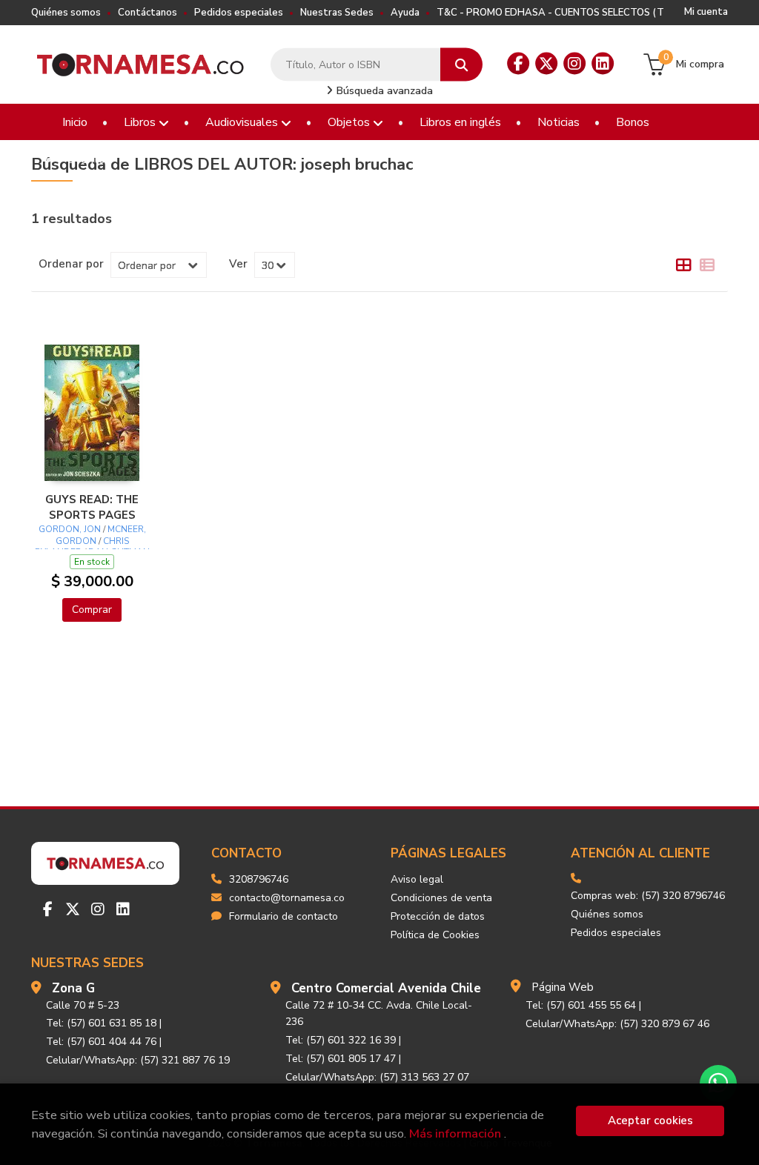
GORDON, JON (70, 529)
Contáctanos (147, 12)
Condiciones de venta (441, 898)
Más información (455, 1133)
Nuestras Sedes (337, 12)
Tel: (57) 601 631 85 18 (101, 1023)
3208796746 (258, 879)
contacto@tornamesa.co (287, 898)
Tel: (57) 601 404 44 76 (101, 1042)
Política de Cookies (435, 935)
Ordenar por (71, 264)
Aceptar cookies (650, 1120)
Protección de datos (438, 916)
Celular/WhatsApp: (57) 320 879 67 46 (617, 1024)
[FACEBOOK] (518, 64)
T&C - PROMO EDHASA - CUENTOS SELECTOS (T (550, 12)
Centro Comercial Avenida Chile (386, 988)
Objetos (350, 122)
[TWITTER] (546, 64)
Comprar (92, 610)
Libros (141, 122)
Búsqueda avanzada (383, 90)
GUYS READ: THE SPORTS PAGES (92, 507)
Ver (238, 264)
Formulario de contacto (283, 916)
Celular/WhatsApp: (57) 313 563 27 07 (377, 1077)
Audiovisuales (243, 122)
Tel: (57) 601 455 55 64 (581, 1005)
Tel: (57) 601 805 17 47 (340, 1059)
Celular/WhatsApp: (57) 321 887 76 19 (138, 1060)
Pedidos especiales (238, 12)
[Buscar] (461, 65)
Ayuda (405, 12)
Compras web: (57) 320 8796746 (648, 896)
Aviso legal (417, 879)
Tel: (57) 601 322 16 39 (340, 1040)
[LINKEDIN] (602, 64)
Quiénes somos (66, 12)
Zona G (73, 988)
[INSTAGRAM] (574, 64)
